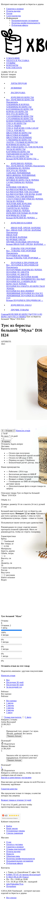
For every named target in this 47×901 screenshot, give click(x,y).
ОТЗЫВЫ (10, 63)
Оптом (9, 13)
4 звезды (10, 710)
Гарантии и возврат (15, 9)
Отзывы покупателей (15, 849)
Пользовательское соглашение (24, 20)
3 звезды (10, 708)
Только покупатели (13, 717)
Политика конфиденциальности (25, 23)
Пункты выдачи (13, 11)
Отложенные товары (15, 831)
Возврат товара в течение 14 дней (16, 800)
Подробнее (11, 886)
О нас (8, 842)
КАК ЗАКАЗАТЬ (14, 67)
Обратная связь (13, 856)
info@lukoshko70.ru (14, 884)
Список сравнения (14, 833)
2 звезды (10, 705)
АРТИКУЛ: (6, 341)
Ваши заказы (12, 828)
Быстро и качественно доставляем (16, 777)
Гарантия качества (9, 789)
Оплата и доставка (14, 844)
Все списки (11, 898)
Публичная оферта (19, 25)
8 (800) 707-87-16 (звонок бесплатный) (23, 874)
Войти (9, 826)
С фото (28, 717)
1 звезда (9, 703)
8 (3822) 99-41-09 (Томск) (17, 877)
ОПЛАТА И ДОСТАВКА (17, 60)
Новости (10, 854)
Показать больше (14, 736)
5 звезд (9, 712)
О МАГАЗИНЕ (13, 58)
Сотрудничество (13, 16)
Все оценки (11, 701)
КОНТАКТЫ (12, 65)
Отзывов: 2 (10, 431)
